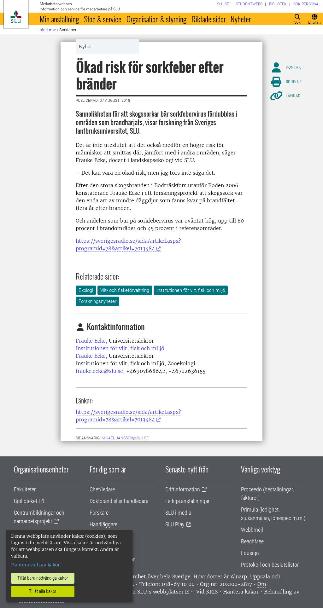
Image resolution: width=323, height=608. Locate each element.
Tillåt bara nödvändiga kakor (42, 578)
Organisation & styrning (156, 19)
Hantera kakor (241, 591)
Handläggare (103, 524)
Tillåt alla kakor (42, 591)
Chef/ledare (102, 489)
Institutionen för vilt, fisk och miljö (190, 290)
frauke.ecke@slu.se (99, 371)
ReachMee (252, 541)
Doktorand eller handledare (119, 501)
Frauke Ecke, (91, 341)
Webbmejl (252, 529)
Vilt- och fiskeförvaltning (124, 290)
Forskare (99, 512)
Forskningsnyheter (97, 301)
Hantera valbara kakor (35, 565)
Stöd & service (102, 19)
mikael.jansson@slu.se (125, 438)
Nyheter (241, 19)
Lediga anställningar (187, 501)
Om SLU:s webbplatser (155, 591)
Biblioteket (25, 501)
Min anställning (59, 19)
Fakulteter (25, 489)
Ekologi (86, 290)
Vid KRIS (207, 591)
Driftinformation (182, 489)
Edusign (250, 553)
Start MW (48, 29)
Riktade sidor (208, 19)
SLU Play (175, 524)
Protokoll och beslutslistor (270, 564)
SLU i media (178, 512)
